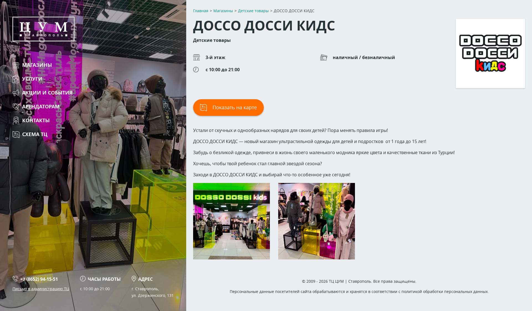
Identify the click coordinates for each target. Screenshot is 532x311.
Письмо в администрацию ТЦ (40, 288)
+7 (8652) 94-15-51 (39, 279)
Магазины (37, 65)
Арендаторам (41, 106)
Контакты (36, 120)
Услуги (32, 78)
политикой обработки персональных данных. (445, 291)
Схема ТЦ (34, 134)
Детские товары (212, 40)
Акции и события (47, 92)
